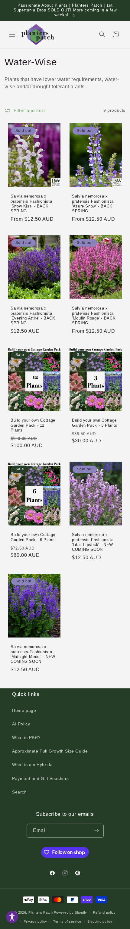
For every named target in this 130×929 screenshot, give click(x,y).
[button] (12, 34)
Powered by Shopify (70, 912)
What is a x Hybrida (32, 764)
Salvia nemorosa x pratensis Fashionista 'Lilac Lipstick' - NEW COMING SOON (92, 542)
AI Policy (21, 724)
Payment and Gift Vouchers (40, 778)
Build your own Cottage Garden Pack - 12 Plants (33, 425)
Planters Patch (40, 912)
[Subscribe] (96, 831)
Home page (24, 710)
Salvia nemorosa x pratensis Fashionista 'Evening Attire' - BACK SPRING (33, 315)
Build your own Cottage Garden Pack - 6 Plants (33, 537)
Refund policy (104, 912)
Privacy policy (35, 921)
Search (19, 792)
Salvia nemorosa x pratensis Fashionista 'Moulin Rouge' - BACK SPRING (93, 315)
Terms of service (67, 921)
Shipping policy (99, 921)
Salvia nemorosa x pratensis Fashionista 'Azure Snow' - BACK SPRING (92, 203)
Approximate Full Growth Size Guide (50, 751)
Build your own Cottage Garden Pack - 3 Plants (94, 422)
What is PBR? (26, 737)
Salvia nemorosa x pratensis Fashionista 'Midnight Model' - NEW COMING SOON (33, 654)
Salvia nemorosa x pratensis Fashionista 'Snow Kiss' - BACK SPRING (31, 203)
